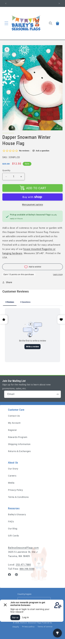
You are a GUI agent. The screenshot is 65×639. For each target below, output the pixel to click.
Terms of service (45, 627)
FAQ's (11, 521)
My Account (14, 423)
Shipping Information (19, 444)
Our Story (13, 468)
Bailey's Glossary (17, 514)
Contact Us (14, 416)
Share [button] (9, 282)
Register (12, 430)
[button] (6, 23)
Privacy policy (28, 627)
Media (11, 483)
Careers (12, 475)
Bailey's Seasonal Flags (30, 623)
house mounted (32, 249)
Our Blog (12, 528)
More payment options (32, 204)
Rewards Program (17, 437)
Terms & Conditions (18, 497)
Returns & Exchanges (19, 451)
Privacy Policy (15, 490)
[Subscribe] (57, 394)
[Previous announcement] (5, 3)
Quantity (6, 170)
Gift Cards (13, 535)
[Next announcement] (59, 3)
